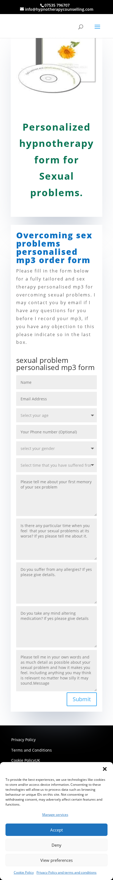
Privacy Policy (23, 739)
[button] (105, 769)
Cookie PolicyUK (25, 760)
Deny (56, 845)
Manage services (55, 814)
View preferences (56, 860)
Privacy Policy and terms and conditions (66, 872)
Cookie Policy (24, 872)
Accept (56, 830)
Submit (82, 699)
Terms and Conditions (31, 750)
